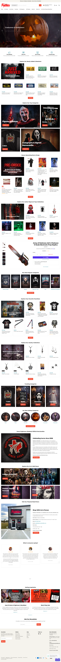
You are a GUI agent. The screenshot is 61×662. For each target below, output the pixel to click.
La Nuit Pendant (16, 380)
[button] (2, 34)
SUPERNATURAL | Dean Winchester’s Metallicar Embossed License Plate (54, 100)
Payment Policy (17, 643)
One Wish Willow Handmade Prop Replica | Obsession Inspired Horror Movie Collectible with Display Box (6, 197)
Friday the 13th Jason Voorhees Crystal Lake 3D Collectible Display (18, 240)
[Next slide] (3, 272)
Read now (15, 618)
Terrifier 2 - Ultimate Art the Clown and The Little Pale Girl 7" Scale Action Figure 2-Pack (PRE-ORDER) (18, 197)
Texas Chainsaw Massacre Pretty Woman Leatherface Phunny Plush (30, 320)
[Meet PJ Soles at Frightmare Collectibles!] (15, 602)
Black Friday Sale (45, 611)
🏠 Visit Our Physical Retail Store (46, 9)
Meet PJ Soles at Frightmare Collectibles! (15, 611)
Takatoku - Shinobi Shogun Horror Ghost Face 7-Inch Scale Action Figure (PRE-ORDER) (42, 197)
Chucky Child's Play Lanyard (18, 337)
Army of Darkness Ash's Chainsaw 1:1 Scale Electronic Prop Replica (45, 250)
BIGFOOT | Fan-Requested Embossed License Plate (42, 83)
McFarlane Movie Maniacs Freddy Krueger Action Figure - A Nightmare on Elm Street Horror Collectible (42, 321)
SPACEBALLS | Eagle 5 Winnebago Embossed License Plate (41, 100)
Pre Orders (6, 9)
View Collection (36, 463)
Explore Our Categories (30, 432)
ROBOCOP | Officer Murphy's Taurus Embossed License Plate (30, 100)
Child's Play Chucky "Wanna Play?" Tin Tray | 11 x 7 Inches (42, 338)
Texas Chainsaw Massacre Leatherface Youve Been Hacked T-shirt (6, 338)
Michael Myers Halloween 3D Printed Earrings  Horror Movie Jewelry (42, 381)
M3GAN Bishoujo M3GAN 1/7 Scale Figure (30, 240)
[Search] (40, 5)
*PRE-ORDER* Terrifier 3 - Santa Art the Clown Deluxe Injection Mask (30, 196)
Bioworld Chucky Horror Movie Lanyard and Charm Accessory (30, 338)
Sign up (38, 630)
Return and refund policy (19, 642)
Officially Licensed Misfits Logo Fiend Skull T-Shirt (54, 320)
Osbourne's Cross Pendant (30, 363)
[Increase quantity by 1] (40, 260)
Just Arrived (11, 9)
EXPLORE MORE (30, 299)
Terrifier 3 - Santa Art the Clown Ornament (54, 223)
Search (28, 643)
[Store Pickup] (37, 60)
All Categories (22, 9)
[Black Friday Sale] (45, 602)
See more (30, 621)
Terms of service (17, 645)
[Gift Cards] (23, 60)
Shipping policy (17, 641)
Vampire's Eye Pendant (5, 380)
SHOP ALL (30, 104)
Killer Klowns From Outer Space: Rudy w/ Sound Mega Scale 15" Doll (30, 223)
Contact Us (38, 9)
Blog (27, 642)
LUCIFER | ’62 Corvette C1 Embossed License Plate (6, 100)
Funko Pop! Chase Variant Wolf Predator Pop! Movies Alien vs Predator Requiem (54, 338)
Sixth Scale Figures (21, 38)
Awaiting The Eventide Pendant (41, 364)
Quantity (34, 258)
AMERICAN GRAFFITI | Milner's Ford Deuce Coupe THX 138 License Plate (30, 83)
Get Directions (47, 5)
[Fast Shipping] (9, 60)
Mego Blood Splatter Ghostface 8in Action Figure (42, 223)
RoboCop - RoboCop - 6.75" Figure (6, 240)
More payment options (45, 265)
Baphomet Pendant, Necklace (30, 380)
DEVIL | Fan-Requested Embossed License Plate (53, 83)
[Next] (59, 568)
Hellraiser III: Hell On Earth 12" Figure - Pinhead (54, 240)
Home (2, 9)
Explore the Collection (10, 38)
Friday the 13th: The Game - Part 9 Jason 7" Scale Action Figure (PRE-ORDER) (54, 196)
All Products (28, 9)
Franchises (16, 9)
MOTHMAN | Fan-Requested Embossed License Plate (18, 100)
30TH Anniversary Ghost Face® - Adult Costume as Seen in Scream (30, 177)
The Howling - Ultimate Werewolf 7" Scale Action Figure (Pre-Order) (54, 177)
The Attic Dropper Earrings (54, 363)
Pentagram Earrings (53, 380)
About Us (33, 9)
